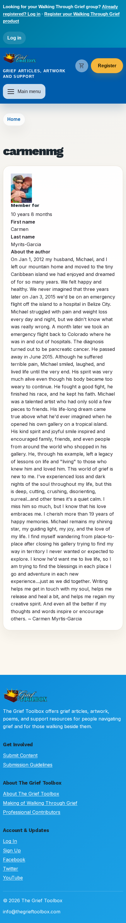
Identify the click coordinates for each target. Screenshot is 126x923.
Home (14, 119)
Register (107, 65)
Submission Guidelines (27, 765)
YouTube (13, 878)
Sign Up (12, 850)
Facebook (14, 859)
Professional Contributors (31, 812)
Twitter (10, 868)
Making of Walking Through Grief (40, 803)
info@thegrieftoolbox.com (31, 912)
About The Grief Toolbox (31, 794)
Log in (14, 37)
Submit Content (20, 755)
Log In (10, 841)
